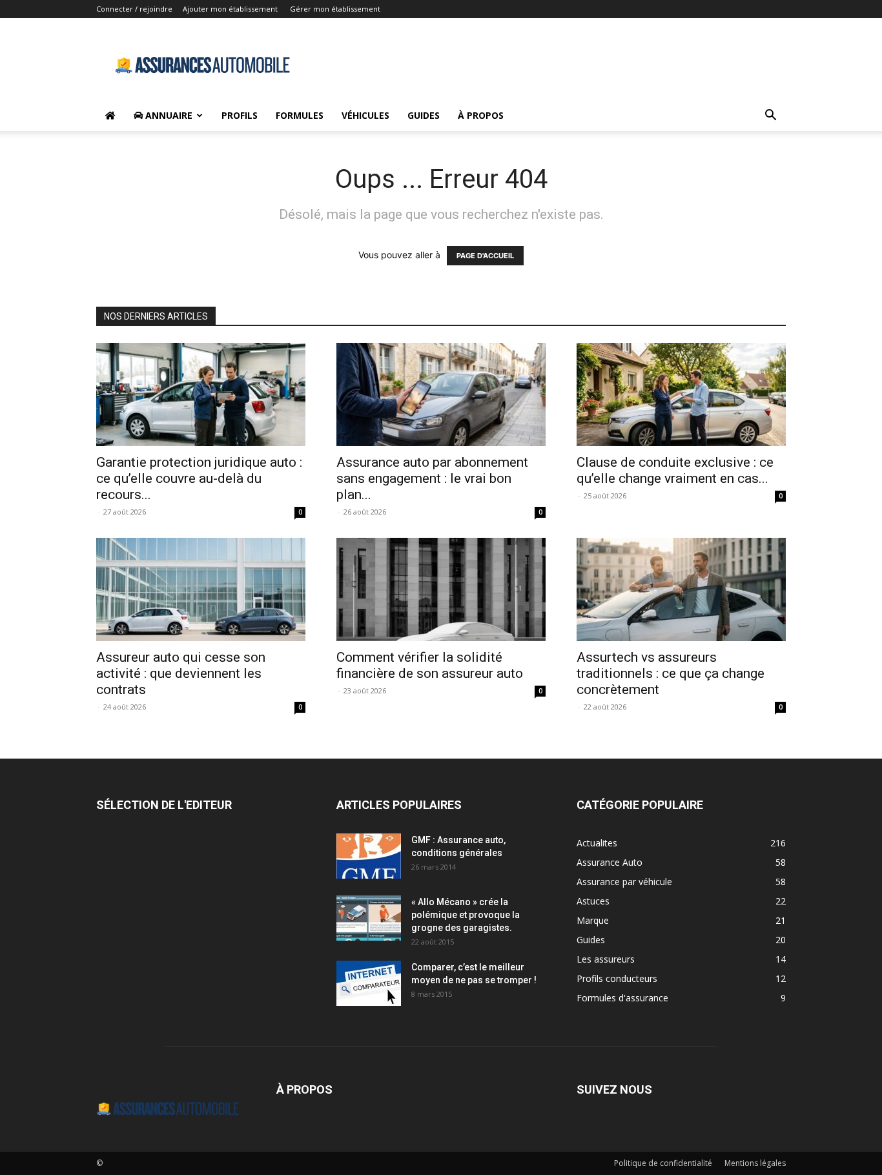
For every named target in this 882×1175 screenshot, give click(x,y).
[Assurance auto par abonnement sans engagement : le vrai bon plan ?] (441, 394)
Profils (239, 115)
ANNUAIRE (167, 115)
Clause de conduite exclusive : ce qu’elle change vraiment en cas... (675, 470)
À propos (481, 115)
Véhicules (365, 115)
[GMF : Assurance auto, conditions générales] (368, 856)
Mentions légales (755, 1163)
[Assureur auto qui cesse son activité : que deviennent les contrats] (200, 589)
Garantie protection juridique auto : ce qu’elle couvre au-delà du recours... (199, 478)
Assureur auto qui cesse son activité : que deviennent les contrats (180, 673)
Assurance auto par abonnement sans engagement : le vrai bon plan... (432, 478)
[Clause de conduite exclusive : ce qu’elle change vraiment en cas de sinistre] (681, 394)
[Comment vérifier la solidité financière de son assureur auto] (441, 589)
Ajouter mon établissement (230, 9)
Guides (423, 115)
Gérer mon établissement (335, 9)
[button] (770, 116)
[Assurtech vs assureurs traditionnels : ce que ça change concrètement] (681, 589)
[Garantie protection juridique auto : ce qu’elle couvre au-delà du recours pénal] (200, 394)
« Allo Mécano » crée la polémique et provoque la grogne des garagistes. (465, 915)
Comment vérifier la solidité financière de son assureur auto (429, 665)
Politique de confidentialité (663, 1163)
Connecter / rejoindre (134, 9)
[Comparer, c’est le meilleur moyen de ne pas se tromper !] (368, 983)
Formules (299, 115)
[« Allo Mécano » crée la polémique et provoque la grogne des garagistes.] (368, 918)
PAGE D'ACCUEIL (485, 255)
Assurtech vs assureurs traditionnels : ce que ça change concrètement (670, 673)
